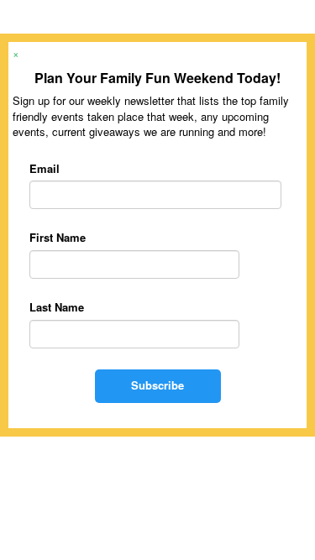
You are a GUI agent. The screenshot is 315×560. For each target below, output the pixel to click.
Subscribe (157, 385)
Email (44, 168)
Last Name (56, 307)
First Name (57, 237)
